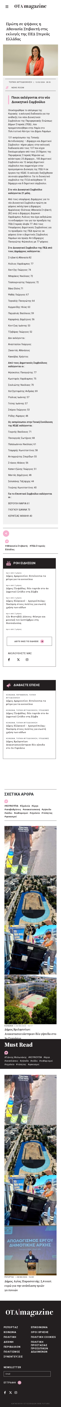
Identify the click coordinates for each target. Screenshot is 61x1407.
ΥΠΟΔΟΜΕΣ (44, 710)
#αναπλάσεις (11, 1061)
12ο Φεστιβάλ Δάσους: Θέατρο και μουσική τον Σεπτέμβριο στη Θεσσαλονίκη (25, 620)
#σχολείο (35, 813)
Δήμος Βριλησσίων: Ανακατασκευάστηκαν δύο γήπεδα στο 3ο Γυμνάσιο (25, 745)
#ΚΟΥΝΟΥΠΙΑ (11, 806)
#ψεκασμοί (10, 816)
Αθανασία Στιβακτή (17, 546)
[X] (20, 659)
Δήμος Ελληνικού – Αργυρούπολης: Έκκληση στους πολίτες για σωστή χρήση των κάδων (26, 604)
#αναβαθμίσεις (12, 809)
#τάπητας (47, 813)
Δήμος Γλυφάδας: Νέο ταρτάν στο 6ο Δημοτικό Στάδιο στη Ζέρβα (27, 590)
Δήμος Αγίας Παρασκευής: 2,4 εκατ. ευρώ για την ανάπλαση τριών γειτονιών (28, 1286)
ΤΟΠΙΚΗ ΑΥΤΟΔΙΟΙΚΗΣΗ (20, 82)
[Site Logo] (30, 6)
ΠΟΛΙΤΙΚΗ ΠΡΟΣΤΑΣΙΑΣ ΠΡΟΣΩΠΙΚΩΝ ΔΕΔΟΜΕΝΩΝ (39, 1347)
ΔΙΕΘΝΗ (9, 1342)
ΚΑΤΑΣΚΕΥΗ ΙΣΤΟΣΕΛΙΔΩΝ (24, 1404)
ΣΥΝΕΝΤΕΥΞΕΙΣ (13, 1356)
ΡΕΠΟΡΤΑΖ (9, 1277)
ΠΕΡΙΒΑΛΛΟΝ (22, 695)
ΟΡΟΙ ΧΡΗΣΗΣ (40, 1332)
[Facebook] (11, 659)
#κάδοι (8, 813)
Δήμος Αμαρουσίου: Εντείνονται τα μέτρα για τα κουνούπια (26, 578)
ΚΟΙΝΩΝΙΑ (10, 695)
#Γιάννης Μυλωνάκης (15, 1057)
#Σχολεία (25, 806)
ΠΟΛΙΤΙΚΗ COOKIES (43, 1337)
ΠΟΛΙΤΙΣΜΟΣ (12, 1351)
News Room (18, 87)
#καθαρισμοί (21, 813)
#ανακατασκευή (31, 809)
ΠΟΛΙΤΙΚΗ (10, 1337)
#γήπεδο (46, 809)
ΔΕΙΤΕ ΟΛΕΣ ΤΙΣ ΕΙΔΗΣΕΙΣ (26, 641)
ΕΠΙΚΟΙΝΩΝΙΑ (39, 1327)
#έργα (35, 806)
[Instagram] (29, 659)
